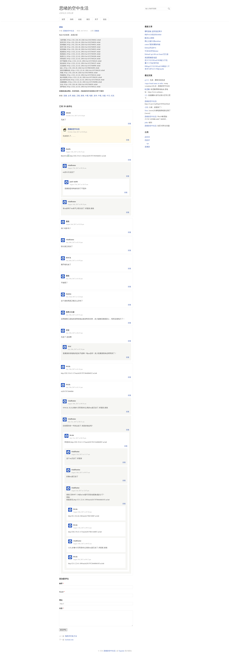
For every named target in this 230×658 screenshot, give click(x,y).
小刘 (146, 107)
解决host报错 (149, 38)
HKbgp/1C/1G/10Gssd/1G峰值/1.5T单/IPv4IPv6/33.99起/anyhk (157, 67)
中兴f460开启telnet (151, 51)
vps (148, 143)
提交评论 (63, 630)
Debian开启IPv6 (150, 48)
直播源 (96, 31)
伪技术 (147, 140)
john (146, 122)
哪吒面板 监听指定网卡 (153, 31)
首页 (63, 19)
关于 (96, 19)
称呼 (61, 583)
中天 (108, 95)
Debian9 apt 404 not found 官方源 (156, 54)
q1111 (147, 80)
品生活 (147, 137)
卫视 (78, 95)
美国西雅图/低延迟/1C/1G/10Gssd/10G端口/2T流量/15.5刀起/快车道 (156, 60)
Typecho (121, 651)
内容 (61, 608)
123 (146, 95)
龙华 (95, 95)
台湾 (69, 95)
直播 (65, 95)
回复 (129, 123)
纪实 (112, 95)
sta (61, 26)
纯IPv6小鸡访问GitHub (153, 34)
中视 (99, 95)
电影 (91, 95)
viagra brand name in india (154, 83)
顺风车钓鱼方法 (71, 636)
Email (61, 591)
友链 (80, 19)
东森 (104, 95)
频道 (73, 95)
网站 (61, 600)
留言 (88, 19)
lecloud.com (69, 639)
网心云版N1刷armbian (153, 41)
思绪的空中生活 (74, 8)
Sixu (146, 110)
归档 (71, 19)
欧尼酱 (147, 89)
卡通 (86, 95)
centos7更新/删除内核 (152, 44)
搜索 (168, 8)
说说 (104, 19)
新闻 (82, 95)
